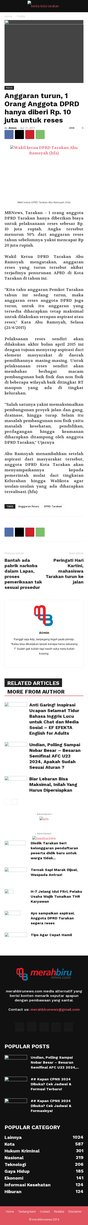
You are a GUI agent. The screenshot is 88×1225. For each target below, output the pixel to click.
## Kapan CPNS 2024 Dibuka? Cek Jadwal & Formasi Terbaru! (51, 1084)
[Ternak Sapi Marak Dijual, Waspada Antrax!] (16, 875)
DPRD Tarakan (53, 506)
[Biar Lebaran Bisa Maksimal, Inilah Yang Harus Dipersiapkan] (16, 784)
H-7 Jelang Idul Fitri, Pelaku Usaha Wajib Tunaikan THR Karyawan (56, 896)
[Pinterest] (29, 134)
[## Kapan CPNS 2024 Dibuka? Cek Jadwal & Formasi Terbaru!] (16, 1085)
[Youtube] (68, 1026)
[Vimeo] (56, 1026)
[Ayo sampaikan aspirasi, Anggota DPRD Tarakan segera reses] (12, 919)
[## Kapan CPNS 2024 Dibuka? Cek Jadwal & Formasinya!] (16, 1106)
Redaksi (59, 1211)
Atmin (13, 128)
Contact (45, 1211)
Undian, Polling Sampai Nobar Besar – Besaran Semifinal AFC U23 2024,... (55, 1062)
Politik (21, 16)
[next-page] (14, 802)
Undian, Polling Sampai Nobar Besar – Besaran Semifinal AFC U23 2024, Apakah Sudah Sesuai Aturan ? (55, 756)
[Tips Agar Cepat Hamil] (16, 940)
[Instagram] (31, 1026)
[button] (7, 6)
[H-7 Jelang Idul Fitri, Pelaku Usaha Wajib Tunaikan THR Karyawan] (9, 897)
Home (8, 16)
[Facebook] (9, 134)
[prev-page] (7, 802)
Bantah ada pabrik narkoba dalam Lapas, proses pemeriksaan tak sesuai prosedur (23, 573)
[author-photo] (44, 626)
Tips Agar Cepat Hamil (51, 935)
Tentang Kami (27, 1211)
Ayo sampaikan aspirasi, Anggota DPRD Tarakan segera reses (52, 918)
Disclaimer (75, 1211)
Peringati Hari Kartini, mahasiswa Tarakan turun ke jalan (64, 571)
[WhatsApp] (40, 134)
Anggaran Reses (28, 506)
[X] (19, 134)
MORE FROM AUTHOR (36, 692)
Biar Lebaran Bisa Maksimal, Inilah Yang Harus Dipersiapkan (53, 784)
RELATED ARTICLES (33, 683)
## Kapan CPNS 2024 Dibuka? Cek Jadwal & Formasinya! (51, 1106)
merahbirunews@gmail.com (55, 1009)
